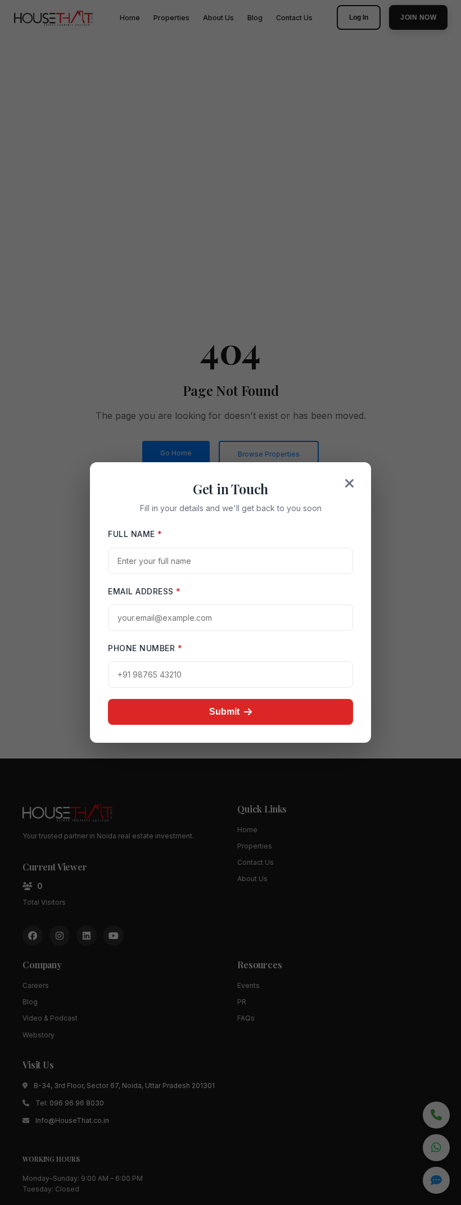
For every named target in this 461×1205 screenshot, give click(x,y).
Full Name (135, 534)
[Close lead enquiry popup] (349, 483)
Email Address (144, 591)
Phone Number (145, 648)
